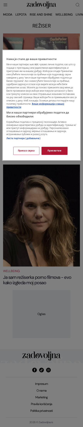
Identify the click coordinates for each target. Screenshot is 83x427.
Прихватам (54, 150)
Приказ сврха (26, 150)
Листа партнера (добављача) (23, 138)
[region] (41, 105)
